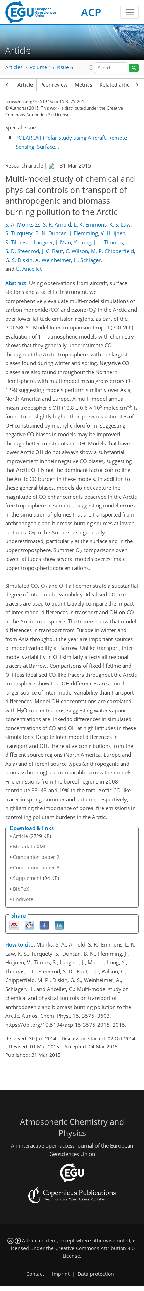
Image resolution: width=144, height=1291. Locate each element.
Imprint (61, 1274)
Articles (14, 67)
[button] (91, 67)
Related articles (118, 85)
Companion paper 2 (36, 857)
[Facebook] (44, 925)
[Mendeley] (14, 925)
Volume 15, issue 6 (51, 67)
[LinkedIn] (59, 925)
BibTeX (21, 888)
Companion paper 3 (36, 867)
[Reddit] (29, 925)
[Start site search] (134, 68)
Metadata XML (29, 846)
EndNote (23, 899)
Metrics (83, 85)
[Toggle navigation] (129, 12)
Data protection (96, 1274)
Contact (35, 1274)
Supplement (27, 878)
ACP (91, 12)
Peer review (53, 85)
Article (25, 85)
